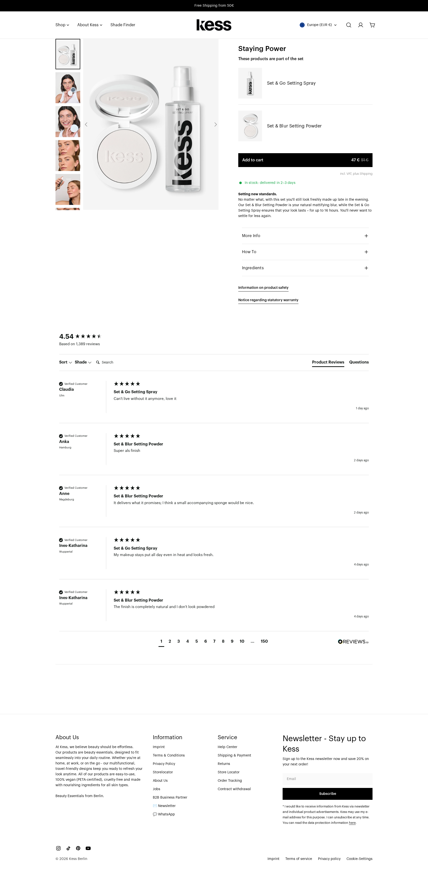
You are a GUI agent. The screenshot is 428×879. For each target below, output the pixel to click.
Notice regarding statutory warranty (268, 300)
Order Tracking (230, 780)
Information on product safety (263, 288)
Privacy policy (329, 859)
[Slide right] (215, 124)
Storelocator (163, 772)
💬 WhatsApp (164, 814)
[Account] (361, 25)
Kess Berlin (78, 859)
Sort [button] (63, 362)
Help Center (227, 747)
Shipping (366, 173)
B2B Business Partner (170, 797)
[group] (85, 336)
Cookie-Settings (360, 859)
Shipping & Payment (234, 755)
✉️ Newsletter (164, 806)
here (352, 822)
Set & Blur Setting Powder (294, 126)
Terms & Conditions (169, 755)
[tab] (328, 363)
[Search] (349, 25)
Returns (224, 764)
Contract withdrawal (234, 789)
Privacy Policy (164, 764)
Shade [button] (81, 362)
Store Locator (229, 772)
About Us (160, 780)
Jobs (156, 789)
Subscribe (327, 794)
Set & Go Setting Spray (291, 83)
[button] (161, 642)
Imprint (159, 747)
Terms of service (298, 859)
